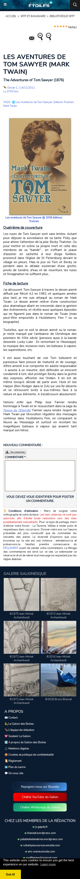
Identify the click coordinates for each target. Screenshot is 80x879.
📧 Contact (11, 718)
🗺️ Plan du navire (15, 767)
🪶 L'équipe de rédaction (19, 730)
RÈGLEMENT (10, 548)
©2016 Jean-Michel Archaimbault (58, 658)
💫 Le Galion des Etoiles (19, 724)
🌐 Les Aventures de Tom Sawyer (32, 102)
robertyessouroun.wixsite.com (41, 845)
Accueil (11, 16)
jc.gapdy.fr (41, 827)
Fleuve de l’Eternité (16, 410)
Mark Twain (10, 106)
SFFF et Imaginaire (33, 16)
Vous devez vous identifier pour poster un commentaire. (40, 499)
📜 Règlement (13, 761)
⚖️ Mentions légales (17, 748)
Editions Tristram (64, 102)
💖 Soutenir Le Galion (18, 736)
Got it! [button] (10, 874)
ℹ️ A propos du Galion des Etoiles (25, 742)
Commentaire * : (16, 457)
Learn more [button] (48, 864)
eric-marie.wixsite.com (41, 851)
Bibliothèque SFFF (62, 16)
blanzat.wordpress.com (41, 833)
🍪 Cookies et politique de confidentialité (29, 755)
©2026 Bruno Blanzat (58, 699)
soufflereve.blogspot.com (41, 858)
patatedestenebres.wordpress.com (41, 839)
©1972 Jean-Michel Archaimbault (58, 615)
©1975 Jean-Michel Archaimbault (21, 615)
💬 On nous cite (14, 773)
